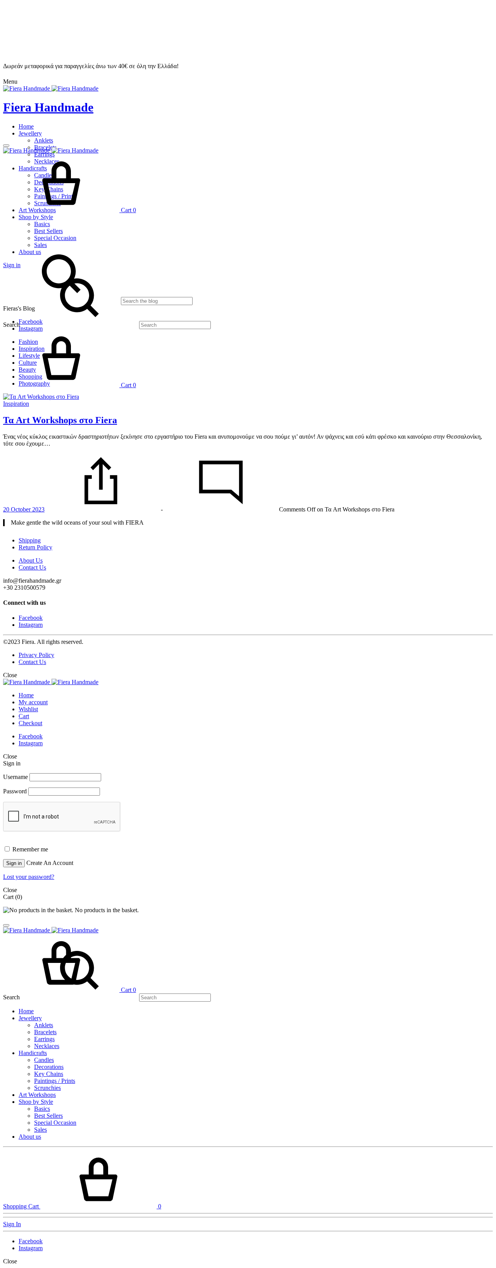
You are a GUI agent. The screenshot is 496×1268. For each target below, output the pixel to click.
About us (30, 1136)
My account (33, 702)
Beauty (27, 369)
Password (15, 791)
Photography (34, 383)
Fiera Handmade (48, 107)
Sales (40, 1129)
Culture (28, 362)
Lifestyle (29, 355)
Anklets (43, 140)
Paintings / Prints (54, 1081)
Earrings (44, 1039)
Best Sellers (48, 231)
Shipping (30, 540)
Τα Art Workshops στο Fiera (60, 420)
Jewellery (30, 133)
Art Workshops (37, 1094)
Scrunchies (47, 1087)
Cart (24, 716)
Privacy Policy (36, 655)
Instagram (31, 624)
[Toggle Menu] (6, 145)
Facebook (31, 617)
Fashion (28, 341)
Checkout (30, 723)
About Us (31, 560)
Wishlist (28, 709)
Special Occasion (55, 238)
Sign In (12, 1224)
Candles (44, 1060)
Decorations (49, 1067)
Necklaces (46, 1046)
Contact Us (32, 567)
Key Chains (48, 1074)
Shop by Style (36, 217)
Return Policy (35, 547)
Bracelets (45, 1032)
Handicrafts (33, 1053)
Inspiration (32, 348)
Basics (42, 224)
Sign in (14, 863)
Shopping (30, 376)
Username (15, 777)
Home (26, 126)
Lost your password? (28, 876)
